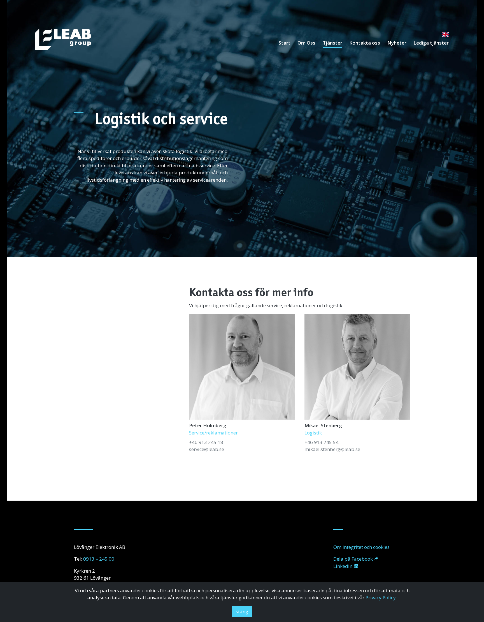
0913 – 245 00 (98, 559)
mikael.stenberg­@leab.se (332, 449)
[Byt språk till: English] (445, 34)
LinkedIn (342, 566)
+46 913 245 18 (206, 442)
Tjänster (332, 43)
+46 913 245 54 (321, 442)
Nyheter (396, 43)
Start (284, 43)
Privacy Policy (381, 597)
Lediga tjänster (431, 43)
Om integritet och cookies (361, 547)
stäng (242, 611)
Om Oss (306, 43)
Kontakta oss (364, 43)
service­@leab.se (206, 449)
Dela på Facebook (353, 559)
